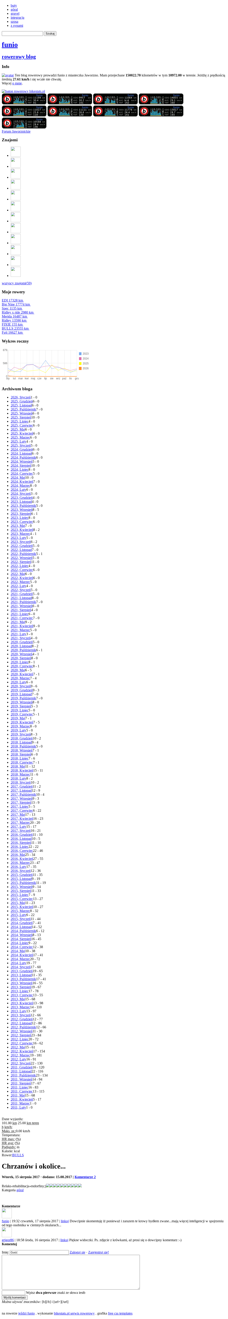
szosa (14, 21)
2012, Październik (23, 1027)
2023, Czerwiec (22, 522)
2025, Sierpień (21, 417)
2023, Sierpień (21, 514)
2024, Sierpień (21, 465)
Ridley (14, 320)
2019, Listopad (21, 694)
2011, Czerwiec (22, 1091)
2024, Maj (18, 477)
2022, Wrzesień (22, 558)
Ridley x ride (17, 312)
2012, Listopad (21, 1023)
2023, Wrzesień (22, 510)
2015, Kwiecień (22, 907)
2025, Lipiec (19, 421)
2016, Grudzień (22, 834)
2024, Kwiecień (22, 481)
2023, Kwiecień (22, 530)
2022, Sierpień (21, 562)
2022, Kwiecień (22, 578)
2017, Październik (23, 794)
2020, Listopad (21, 646)
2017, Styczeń (21, 830)
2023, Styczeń (21, 542)
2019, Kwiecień (22, 722)
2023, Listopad (21, 501)
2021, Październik (23, 602)
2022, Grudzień (22, 546)
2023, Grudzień (22, 497)
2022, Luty (18, 586)
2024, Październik (23, 457)
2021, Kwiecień (22, 626)
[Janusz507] (16, 155)
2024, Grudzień (22, 449)
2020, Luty (18, 682)
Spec (12, 308)
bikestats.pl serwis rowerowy (74, 1313)
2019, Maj (18, 718)
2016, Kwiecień (22, 859)
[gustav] (16, 275)
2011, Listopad (21, 1071)
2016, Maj (18, 855)
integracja (17, 17)
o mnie (17, 83)
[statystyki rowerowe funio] (23, 91)
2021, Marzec (20, 630)
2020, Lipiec (19, 662)
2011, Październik (23, 1075)
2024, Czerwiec (22, 473)
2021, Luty (18, 634)
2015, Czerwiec (22, 899)
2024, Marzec (20, 485)
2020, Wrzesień (22, 654)
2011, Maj (18, 1095)
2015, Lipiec (19, 895)
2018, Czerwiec (22, 762)
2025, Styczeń (21, 445)
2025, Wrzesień (22, 413)
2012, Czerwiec (22, 1043)
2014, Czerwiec (22, 947)
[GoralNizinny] (16, 221)
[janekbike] (16, 265)
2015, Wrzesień (22, 887)
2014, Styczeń (21, 967)
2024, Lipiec (19, 469)
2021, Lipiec (19, 614)
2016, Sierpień (21, 842)
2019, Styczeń (21, 734)
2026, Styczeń (21, 397)
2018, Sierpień (21, 754)
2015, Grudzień (22, 875)
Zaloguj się (77, 1252)
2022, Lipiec (19, 566)
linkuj (65, 1221)
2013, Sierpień (21, 987)
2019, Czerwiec (22, 714)
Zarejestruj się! (98, 1252)
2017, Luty (18, 826)
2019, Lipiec (19, 710)
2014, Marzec (20, 959)
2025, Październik (23, 409)
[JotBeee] (16, 166)
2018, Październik (23, 746)
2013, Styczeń (21, 1015)
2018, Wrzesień (22, 750)
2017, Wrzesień (22, 798)
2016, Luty (18, 867)
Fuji (12, 332)
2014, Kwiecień (22, 955)
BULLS (15, 328)
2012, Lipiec (19, 1039)
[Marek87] (16, 254)
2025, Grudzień (22, 401)
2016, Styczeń (21, 871)
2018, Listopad (21, 742)
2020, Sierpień (21, 658)
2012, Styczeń (21, 1063)
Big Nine (16, 304)
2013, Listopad (21, 975)
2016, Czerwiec (22, 851)
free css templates (120, 1313)
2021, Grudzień (22, 594)
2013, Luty (18, 1011)
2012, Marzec (20, 1055)
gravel (15, 13)
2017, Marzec (20, 822)
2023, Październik (23, 505)
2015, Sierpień (21, 891)
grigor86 (8, 1240)
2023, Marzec (20, 534)
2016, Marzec (20, 863)
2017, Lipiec (19, 806)
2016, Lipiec (19, 847)
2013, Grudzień (22, 971)
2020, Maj (18, 670)
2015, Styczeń (21, 919)
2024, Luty (18, 489)
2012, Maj (18, 1047)
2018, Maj (18, 766)
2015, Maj (18, 903)
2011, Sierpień (21, 1083)
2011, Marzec (20, 1103)
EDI (12, 300)
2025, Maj (18, 429)
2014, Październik (23, 931)
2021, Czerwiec (22, 618)
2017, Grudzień (22, 786)
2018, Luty (18, 778)
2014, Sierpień (21, 939)
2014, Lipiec (19, 943)
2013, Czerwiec (22, 995)
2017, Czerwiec (22, 810)
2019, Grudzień (22, 690)
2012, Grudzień (22, 1019)
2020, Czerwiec (22, 666)
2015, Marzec (20, 911)
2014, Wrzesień (22, 935)
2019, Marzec (20, 726)
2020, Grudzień (22, 642)
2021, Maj (18, 622)
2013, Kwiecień (22, 1003)
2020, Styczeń (21, 686)
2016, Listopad (21, 838)
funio (10, 45)
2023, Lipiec (19, 518)
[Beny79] (16, 177)
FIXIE (12, 324)
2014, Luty (18, 963)
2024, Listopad (21, 453)
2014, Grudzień (22, 923)
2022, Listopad (21, 550)
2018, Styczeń (21, 782)
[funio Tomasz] (24, 103)
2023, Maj (18, 526)
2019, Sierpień (21, 706)
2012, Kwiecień (22, 1051)
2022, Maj (18, 574)
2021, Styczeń (21, 638)
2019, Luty (18, 730)
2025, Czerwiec (22, 425)
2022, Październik (23, 554)
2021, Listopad (21, 598)
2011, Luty (18, 1107)
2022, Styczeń (21, 590)
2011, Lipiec (19, 1087)
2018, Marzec (20, 774)
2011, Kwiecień (22, 1099)
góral (14, 9)
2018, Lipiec (19, 758)
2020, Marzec (20, 678)
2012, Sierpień (21, 1035)
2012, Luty (18, 1059)
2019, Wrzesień (22, 702)
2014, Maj (18, 951)
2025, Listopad (21, 405)
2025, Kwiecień (22, 433)
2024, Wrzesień (22, 461)
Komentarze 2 (85, 1177)
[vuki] (16, 188)
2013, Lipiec (19, 991)
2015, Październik (23, 883)
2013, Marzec (20, 1007)
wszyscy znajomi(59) (17, 283)
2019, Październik (23, 698)
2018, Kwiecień (22, 770)
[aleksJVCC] (16, 199)
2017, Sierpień (21, 802)
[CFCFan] (16, 243)
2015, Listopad (21, 879)
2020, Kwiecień (22, 674)
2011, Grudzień (22, 1067)
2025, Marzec (20, 437)
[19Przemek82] (16, 232)
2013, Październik (23, 979)
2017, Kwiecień (22, 818)
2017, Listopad (21, 790)
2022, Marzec (20, 582)
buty (14, 5)
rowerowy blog (19, 57)
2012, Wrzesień (22, 1031)
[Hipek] (16, 210)
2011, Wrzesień (21, 1079)
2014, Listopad (21, 927)
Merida (14, 316)
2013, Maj (18, 999)
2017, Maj (18, 814)
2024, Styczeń (21, 493)
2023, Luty (18, 538)
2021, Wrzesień (22, 606)
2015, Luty (18, 915)
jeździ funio (26, 1313)
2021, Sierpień (21, 610)
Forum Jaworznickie (16, 131)
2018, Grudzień (22, 738)
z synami (17, 25)
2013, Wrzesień (22, 983)
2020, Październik (23, 650)
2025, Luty (18, 441)
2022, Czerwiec (22, 570)
